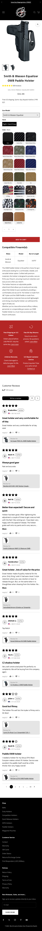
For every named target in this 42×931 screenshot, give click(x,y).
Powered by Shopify (31, 926)
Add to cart (21, 239)
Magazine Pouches (9, 830)
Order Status (6, 853)
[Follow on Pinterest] (21, 920)
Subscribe (10, 912)
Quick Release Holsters (10, 819)
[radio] (9, 124)
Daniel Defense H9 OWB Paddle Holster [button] (23, 641)
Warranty (5, 845)
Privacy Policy (7, 884)
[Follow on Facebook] (3, 920)
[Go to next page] (35, 786)
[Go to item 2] (12, 67)
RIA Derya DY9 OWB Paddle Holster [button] (22, 778)
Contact (5, 842)
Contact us (31, 368)
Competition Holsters (9, 815)
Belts (4, 807)
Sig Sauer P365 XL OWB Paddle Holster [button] (23, 441)
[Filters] (32, 398)
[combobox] (21, 115)
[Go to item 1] (5, 67)
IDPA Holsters (7, 823)
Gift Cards (5, 849)
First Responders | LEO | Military (13, 861)
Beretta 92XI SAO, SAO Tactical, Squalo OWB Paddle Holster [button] (15, 486)
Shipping (5, 876)
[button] (7, 85)
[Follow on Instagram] (15, 920)
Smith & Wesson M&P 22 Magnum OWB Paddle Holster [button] (16, 548)
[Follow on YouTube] (27, 920)
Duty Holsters (7, 811)
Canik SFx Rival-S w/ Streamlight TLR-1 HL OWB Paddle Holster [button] (16, 732)
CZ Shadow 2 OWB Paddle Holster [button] (21, 685)
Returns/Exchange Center (11, 857)
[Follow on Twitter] (9, 920)
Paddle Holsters (7, 827)
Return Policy (7, 872)
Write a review (15, 398)
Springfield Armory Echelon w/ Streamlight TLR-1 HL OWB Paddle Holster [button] (17, 607)
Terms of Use (7, 880)
